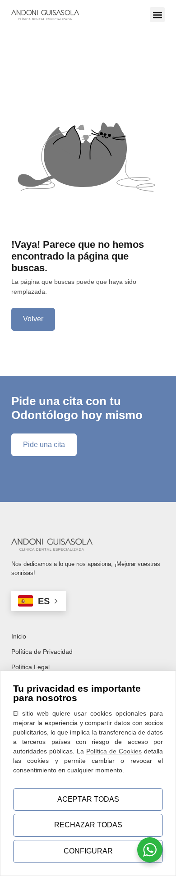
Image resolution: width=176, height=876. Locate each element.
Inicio (18, 636)
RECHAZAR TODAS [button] (88, 825)
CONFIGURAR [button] (88, 851)
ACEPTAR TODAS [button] (88, 799)
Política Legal (30, 667)
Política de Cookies (114, 751)
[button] (157, 14)
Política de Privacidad (42, 651)
